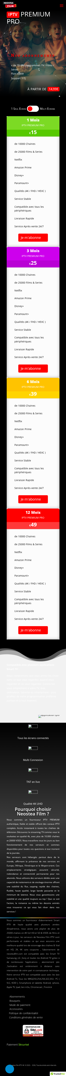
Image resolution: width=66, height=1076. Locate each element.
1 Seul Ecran (18, 109)
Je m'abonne (31, 237)
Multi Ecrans (47, 109)
